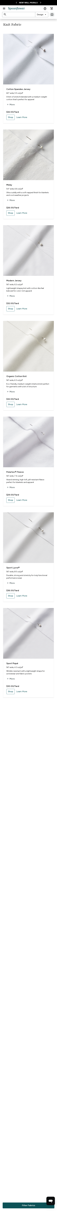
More (10, 104)
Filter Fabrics (28, 1205)
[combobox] (41, 14)
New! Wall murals (28, 3)
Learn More (21, 117)
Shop (10, 117)
